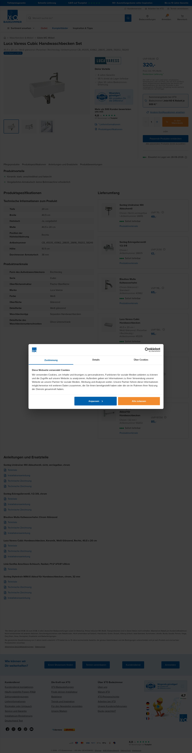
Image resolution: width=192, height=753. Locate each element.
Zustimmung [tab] (51, 360)
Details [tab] (96, 359)
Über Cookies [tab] (141, 359)
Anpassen (93, 401)
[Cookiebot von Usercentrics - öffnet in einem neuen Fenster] (147, 350)
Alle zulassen (139, 401)
